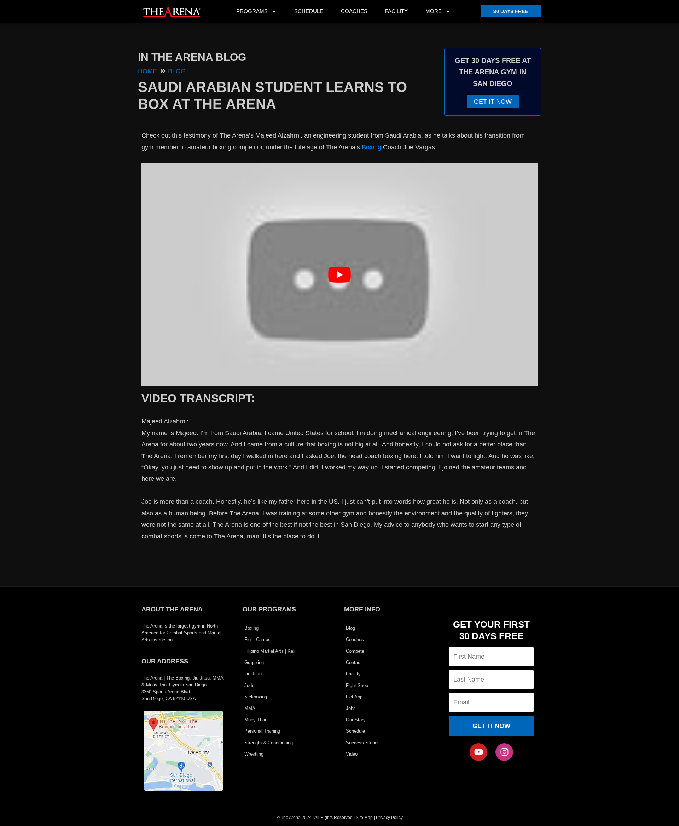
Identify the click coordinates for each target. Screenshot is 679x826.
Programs (252, 11)
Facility (396, 11)
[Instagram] (504, 752)
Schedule (308, 11)
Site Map (364, 817)
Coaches (354, 11)
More (433, 11)
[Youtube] (478, 752)
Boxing (371, 147)
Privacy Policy (389, 817)
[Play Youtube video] (339, 274)
